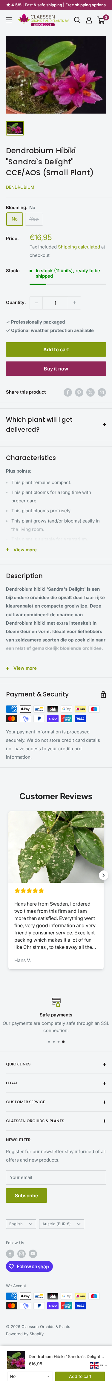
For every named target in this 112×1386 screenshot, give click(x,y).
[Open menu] (9, 19)
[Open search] (77, 20)
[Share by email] (102, 392)
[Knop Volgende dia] (103, 875)
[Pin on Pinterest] (79, 392)
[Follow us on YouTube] (33, 1254)
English (16, 1224)
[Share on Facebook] (68, 392)
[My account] (89, 20)
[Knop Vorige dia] (8, 875)
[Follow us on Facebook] (10, 1254)
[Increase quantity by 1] (74, 303)
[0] (101, 20)
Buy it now (56, 369)
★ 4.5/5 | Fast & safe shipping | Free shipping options (56, 4)
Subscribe (26, 1196)
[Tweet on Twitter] (90, 392)
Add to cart (56, 349)
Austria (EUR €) (56, 1224)
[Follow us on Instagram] (21, 1254)
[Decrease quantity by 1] (36, 303)
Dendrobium (20, 187)
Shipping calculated (79, 247)
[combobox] (30, 1376)
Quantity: (16, 302)
